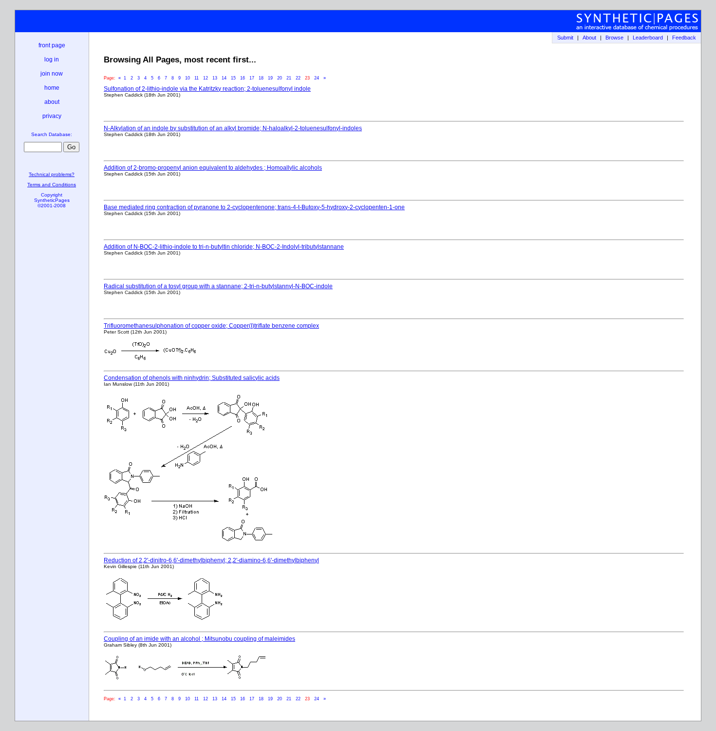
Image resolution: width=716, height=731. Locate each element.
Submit (565, 37)
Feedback (684, 37)
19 (270, 78)
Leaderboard (648, 37)
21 (289, 78)
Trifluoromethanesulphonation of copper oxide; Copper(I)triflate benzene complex (211, 325)
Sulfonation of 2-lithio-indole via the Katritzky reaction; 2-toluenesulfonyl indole (207, 88)
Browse (614, 37)
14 (224, 78)
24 (316, 78)
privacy (51, 116)
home (51, 87)
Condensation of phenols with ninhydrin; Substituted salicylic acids (192, 378)
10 (187, 78)
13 (215, 78)
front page (51, 45)
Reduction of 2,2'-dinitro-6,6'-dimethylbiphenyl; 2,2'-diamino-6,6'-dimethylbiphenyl (211, 560)
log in (51, 59)
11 (196, 78)
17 (252, 78)
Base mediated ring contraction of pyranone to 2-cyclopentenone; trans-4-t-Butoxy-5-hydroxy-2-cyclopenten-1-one (254, 207)
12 (205, 78)
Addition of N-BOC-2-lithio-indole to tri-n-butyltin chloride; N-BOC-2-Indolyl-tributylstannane (224, 246)
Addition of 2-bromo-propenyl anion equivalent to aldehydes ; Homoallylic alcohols (213, 167)
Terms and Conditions (51, 184)
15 (233, 78)
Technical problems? (52, 174)
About (589, 37)
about (51, 102)
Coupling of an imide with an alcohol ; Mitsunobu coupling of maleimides (199, 638)
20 (279, 78)
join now (51, 73)
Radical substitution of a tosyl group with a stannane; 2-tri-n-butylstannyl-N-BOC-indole (218, 286)
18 (261, 78)
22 (298, 78)
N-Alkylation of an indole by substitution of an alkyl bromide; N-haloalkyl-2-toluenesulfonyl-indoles (233, 128)
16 (242, 78)
